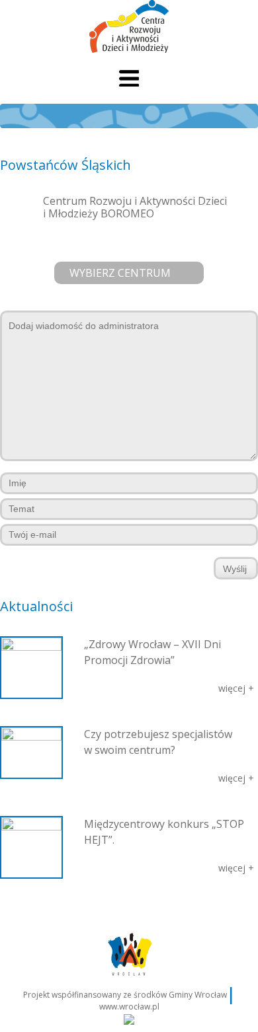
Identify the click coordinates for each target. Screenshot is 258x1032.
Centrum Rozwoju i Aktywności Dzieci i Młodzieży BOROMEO (135, 207)
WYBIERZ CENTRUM (120, 273)
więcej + (236, 688)
